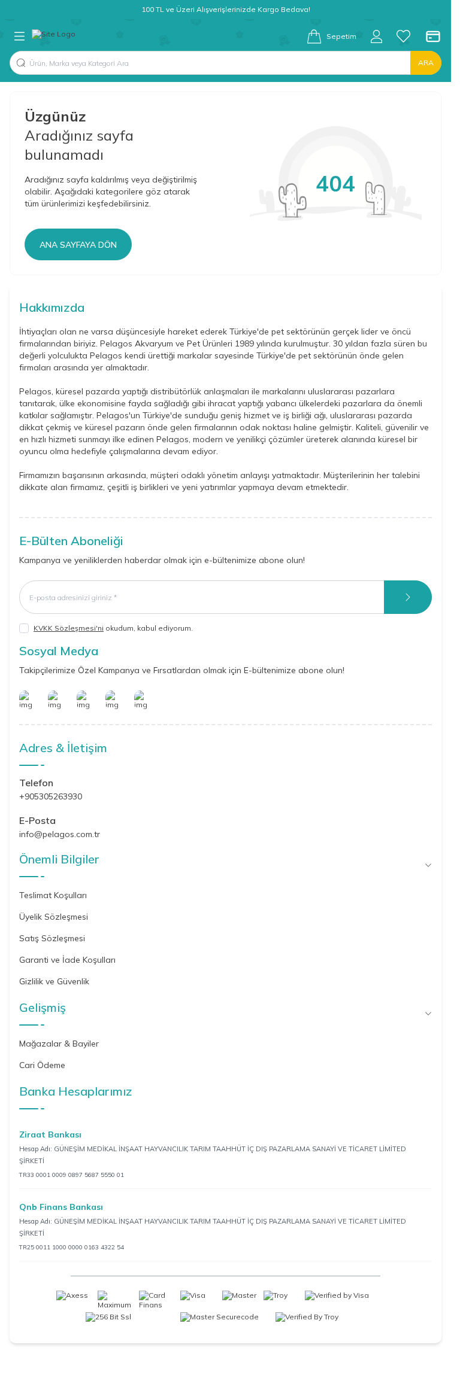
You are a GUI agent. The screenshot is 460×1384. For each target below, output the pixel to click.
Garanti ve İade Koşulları (67, 959)
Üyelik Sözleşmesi (53, 916)
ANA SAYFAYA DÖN (78, 244)
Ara (426, 62)
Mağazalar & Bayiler (59, 1043)
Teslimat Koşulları (53, 895)
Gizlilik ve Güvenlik (54, 981)
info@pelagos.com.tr (59, 834)
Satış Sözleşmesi (52, 938)
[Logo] (53, 36)
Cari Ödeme (42, 1065)
